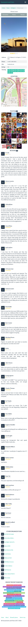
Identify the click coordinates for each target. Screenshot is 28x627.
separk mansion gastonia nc (9, 603)
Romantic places (14, 617)
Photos (14, 14)
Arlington (13, 8)
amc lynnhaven (10, 585)
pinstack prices (10, 594)
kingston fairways (20, 589)
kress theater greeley (20, 603)
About (7, 617)
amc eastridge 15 (17, 591)
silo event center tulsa (7, 586)
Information (5, 14)
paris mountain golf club (17, 597)
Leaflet (25, 106)
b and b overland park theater (10, 589)
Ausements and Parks (7, 2)
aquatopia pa (8, 597)
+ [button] (3, 79)
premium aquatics (18, 599)
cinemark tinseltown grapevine (19, 586)
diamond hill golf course (6, 606)
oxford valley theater (19, 600)
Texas (8, 8)
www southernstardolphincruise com (14, 588)
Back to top (22, 617)
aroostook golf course (20, 605)
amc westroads (20, 602)
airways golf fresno (17, 585)
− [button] (3, 82)
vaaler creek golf (17, 594)
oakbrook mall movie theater (9, 605)
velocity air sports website (9, 592)
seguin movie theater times (10, 602)
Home (3, 8)
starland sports (10, 591)
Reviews (23, 14)
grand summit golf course (19, 592)
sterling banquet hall (10, 599)
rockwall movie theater (9, 600)
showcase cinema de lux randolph (19, 606)
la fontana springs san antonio (14, 608)
